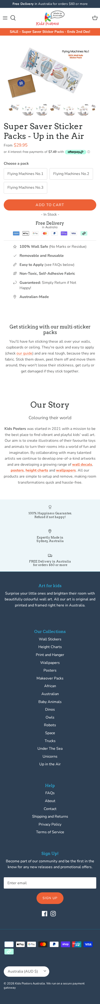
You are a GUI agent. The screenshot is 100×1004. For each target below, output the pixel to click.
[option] (50, 70)
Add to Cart (50, 204)
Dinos (50, 709)
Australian (50, 693)
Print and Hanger (50, 654)
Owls (50, 717)
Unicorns (50, 756)
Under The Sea (50, 748)
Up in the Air (50, 764)
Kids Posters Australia (30, 983)
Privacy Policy (50, 824)
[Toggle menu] (5, 18)
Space (50, 733)
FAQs (50, 793)
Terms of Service (50, 832)
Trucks (50, 740)
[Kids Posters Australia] (50, 18)
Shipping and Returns (50, 816)
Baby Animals (50, 701)
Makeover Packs (50, 678)
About (50, 800)
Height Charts (50, 646)
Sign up (50, 898)
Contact (50, 808)
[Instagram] (53, 913)
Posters (50, 670)
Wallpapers (50, 662)
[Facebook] (44, 913)
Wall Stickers (50, 639)
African (50, 686)
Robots (50, 725)
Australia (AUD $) (23, 971)
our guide (24, 353)
